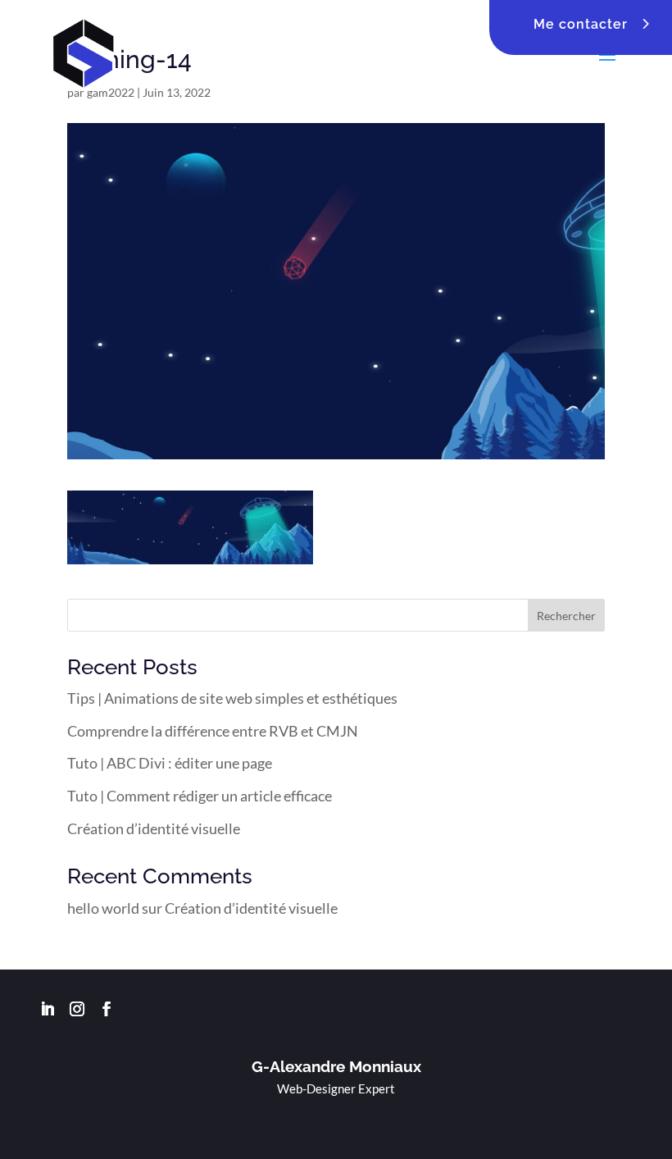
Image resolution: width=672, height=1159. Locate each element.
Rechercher (566, 616)
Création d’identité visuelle (153, 828)
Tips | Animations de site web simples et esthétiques (232, 698)
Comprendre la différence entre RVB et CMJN (212, 731)
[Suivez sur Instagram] (77, 1009)
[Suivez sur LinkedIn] (47, 1009)
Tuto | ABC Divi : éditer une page (169, 763)
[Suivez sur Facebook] (106, 1009)
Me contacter (581, 24)
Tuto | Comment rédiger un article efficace (199, 796)
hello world (103, 908)
